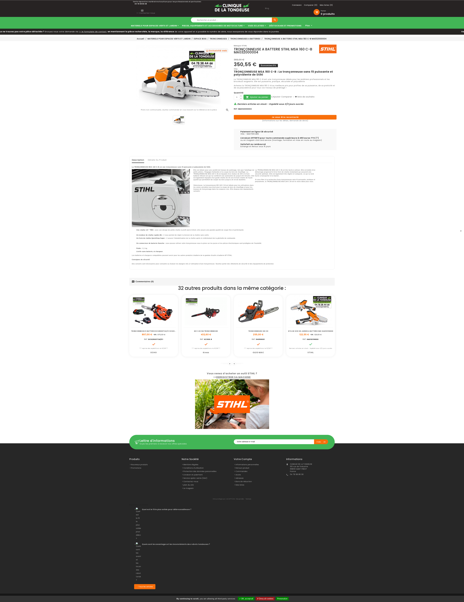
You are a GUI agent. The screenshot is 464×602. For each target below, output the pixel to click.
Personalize (282, 599)
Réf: (236, 109)
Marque (237, 46)
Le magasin (188, 488)
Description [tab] (138, 160)
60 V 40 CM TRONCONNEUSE (206, 331)
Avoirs (238, 475)
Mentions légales (190, 464)
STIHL (244, 45)
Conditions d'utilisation (193, 468)
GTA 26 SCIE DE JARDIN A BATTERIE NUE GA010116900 (310, 331)
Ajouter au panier (257, 97)
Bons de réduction (244, 481)
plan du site (188, 485)
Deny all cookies (266, 599)
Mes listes (240, 485)
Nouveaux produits (139, 464)
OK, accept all (247, 599)
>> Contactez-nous (146, 13)
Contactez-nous (190, 481)
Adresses (239, 478)
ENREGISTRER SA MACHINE (233, 377)
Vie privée (240, 499)
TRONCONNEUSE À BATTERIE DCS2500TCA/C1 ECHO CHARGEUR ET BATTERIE (163, 331)
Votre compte (243, 459)
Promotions (136, 468)
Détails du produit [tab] (157, 160)
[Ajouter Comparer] (156, 326)
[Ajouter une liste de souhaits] (151, 326)
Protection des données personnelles (199, 471)
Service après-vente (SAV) (195, 478)
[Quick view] (161, 326)
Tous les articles (145, 586)
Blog (267, 8)
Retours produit (242, 468)
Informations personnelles (247, 464)
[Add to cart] (145, 326)
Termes (248, 499)
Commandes (241, 471)
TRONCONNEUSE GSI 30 (258, 331)
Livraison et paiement (193, 475)
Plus (307, 25)
